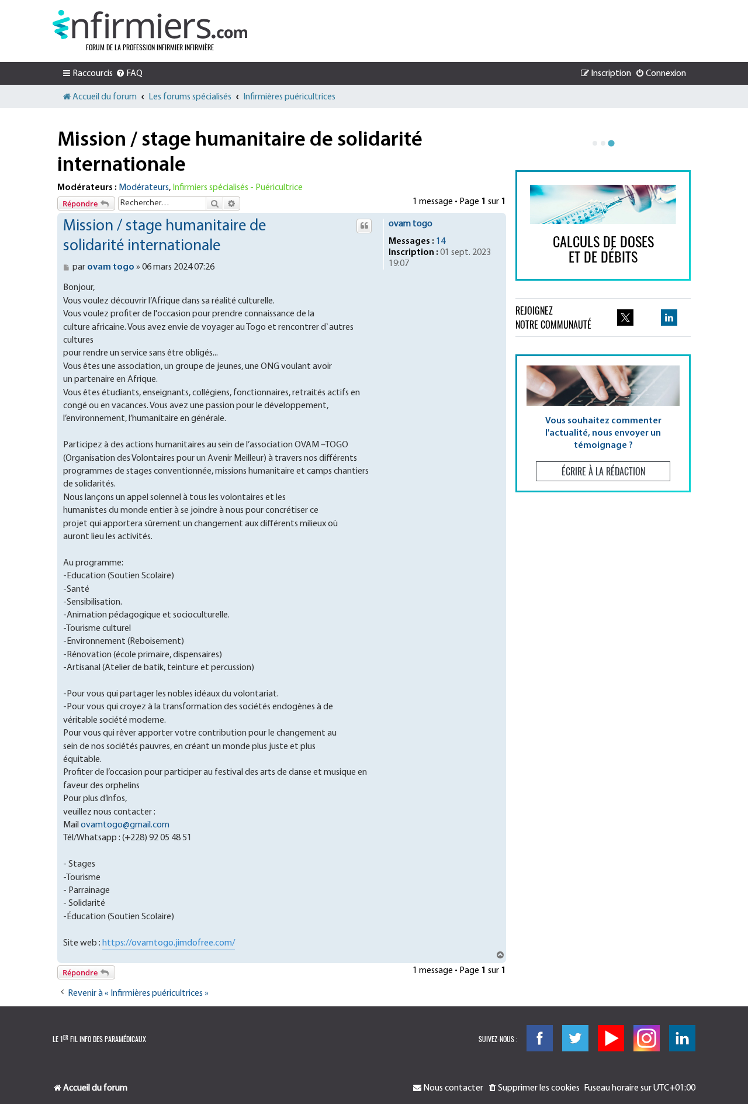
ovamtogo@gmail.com (125, 825)
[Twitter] (575, 1038)
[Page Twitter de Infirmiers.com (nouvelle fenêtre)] (625, 317)
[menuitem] (129, 73)
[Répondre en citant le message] (364, 226)
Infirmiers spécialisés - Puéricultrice (237, 187)
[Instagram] (646, 1038)
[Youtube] (611, 1038)
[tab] (595, 143)
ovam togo (410, 224)
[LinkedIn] (682, 1038)
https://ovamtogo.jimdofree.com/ (168, 943)
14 (440, 241)
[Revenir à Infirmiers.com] (150, 24)
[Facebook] (540, 1038)
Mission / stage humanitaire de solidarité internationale (240, 153)
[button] (603, 423)
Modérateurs (144, 187)
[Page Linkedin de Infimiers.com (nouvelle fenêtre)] (669, 317)
